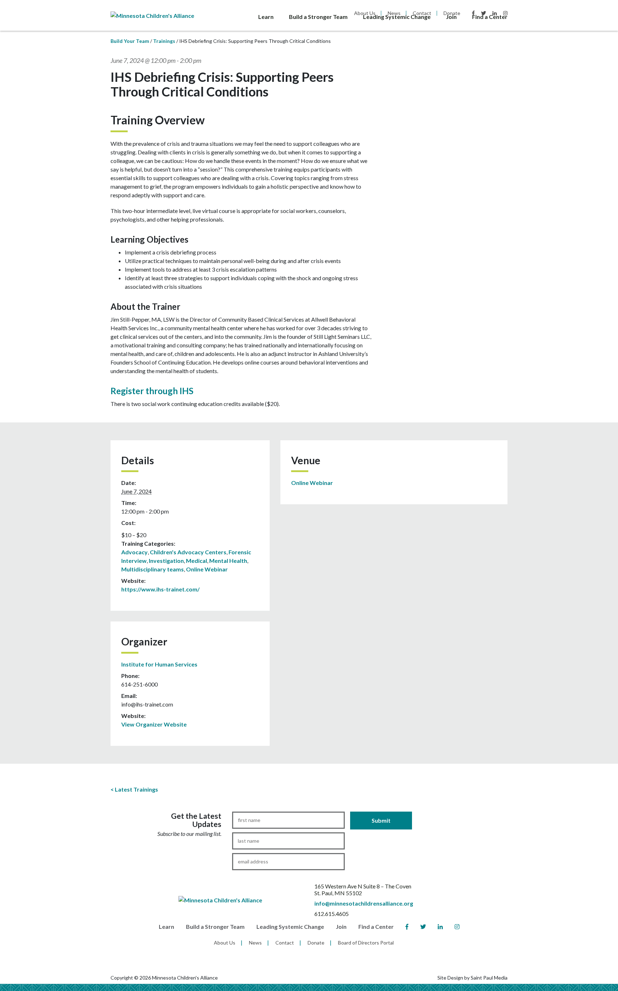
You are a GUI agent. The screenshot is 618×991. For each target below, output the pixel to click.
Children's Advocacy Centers (188, 552)
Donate (316, 943)
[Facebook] (407, 926)
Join (451, 16)
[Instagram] (457, 926)
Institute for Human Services (159, 664)
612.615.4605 (331, 913)
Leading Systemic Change (397, 16)
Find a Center (489, 16)
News (255, 943)
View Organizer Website (154, 724)
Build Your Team (130, 41)
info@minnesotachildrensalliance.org (363, 903)
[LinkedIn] (440, 926)
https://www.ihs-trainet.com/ (160, 589)
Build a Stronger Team (318, 16)
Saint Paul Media (489, 978)
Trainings (164, 41)
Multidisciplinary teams (152, 569)
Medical (196, 560)
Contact (284, 943)
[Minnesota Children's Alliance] (152, 14)
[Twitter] (423, 926)
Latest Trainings (136, 789)
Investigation (166, 560)
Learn (266, 16)
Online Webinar (207, 569)
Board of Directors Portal (366, 943)
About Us (224, 943)
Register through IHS (152, 391)
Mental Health (228, 560)
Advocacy (134, 552)
